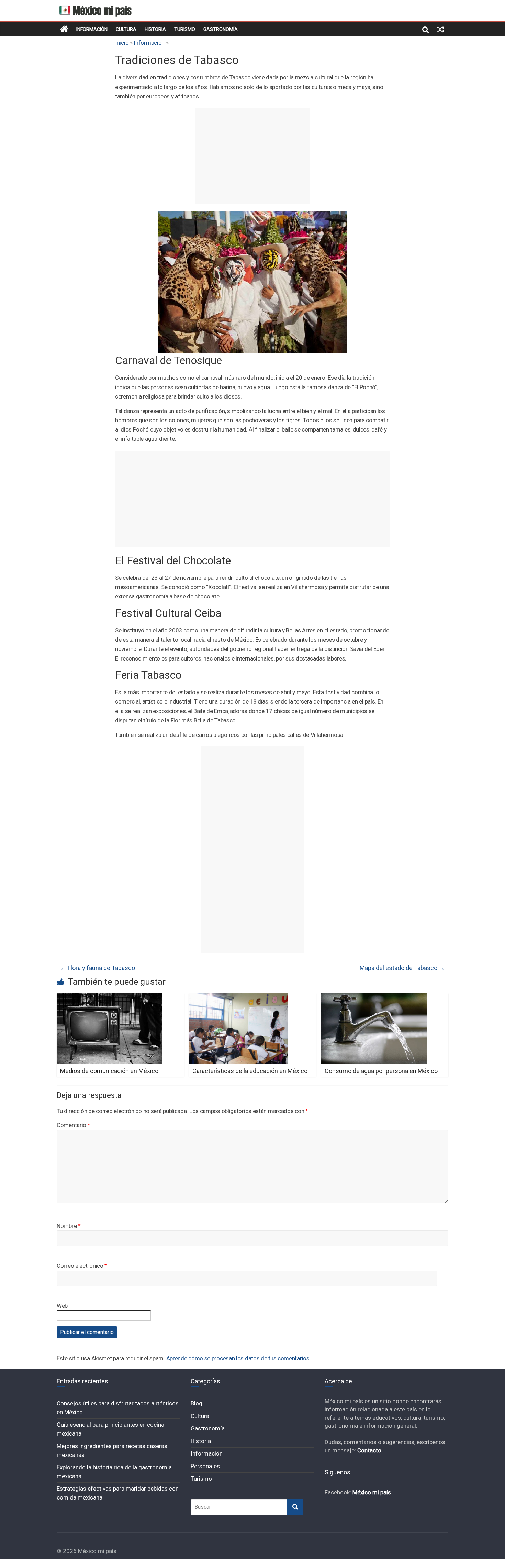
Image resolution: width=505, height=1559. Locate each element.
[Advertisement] (252, 156)
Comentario (73, 1125)
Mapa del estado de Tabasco (402, 967)
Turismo (184, 29)
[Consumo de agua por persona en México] (374, 997)
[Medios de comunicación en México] (109, 997)
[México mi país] (64, 29)
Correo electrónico (82, 1265)
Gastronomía (220, 29)
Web (62, 1305)
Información (92, 29)
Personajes (205, 1466)
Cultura (126, 29)
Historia (155, 29)
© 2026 (67, 1551)
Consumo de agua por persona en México (381, 1071)
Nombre (69, 1225)
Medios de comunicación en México (109, 1071)
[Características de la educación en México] (238, 997)
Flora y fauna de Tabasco (97, 967)
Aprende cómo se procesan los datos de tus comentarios (238, 1358)
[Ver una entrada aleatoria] (440, 29)
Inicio (121, 42)
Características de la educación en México (249, 1071)
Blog (196, 1403)
